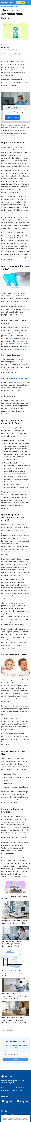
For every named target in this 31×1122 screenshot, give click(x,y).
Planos (3, 1087)
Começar (15, 1059)
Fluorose (9, 1030)
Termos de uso (20, 1087)
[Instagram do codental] (2, 1111)
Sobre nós (19, 1090)
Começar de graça (12, 117)
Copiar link (7, 54)
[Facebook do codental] (6, 1111)
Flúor (3, 1030)
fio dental (11, 338)
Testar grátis (20, 2)
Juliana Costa (5, 48)
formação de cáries (20, 349)
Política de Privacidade (8, 1090)
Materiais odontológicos (9, 6)
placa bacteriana (19, 378)
